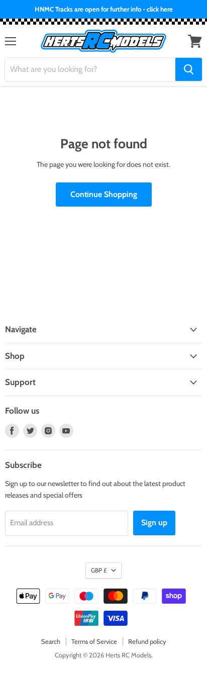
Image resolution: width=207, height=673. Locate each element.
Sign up (154, 522)
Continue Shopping (103, 194)
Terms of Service (94, 641)
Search (50, 641)
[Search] (188, 69)
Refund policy (147, 641)
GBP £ (99, 570)
